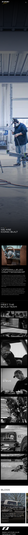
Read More (5, 521)
